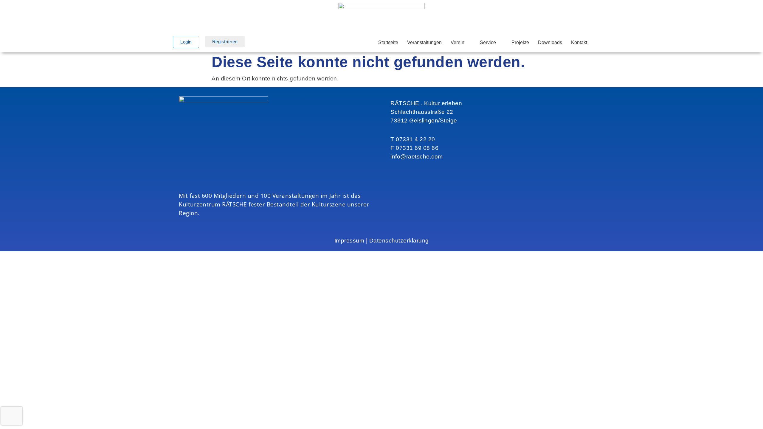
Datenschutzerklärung (399, 240)
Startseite (388, 42)
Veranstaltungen (424, 42)
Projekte (520, 42)
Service (488, 42)
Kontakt (579, 42)
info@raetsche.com (416, 156)
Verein (457, 42)
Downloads (550, 42)
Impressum (349, 240)
